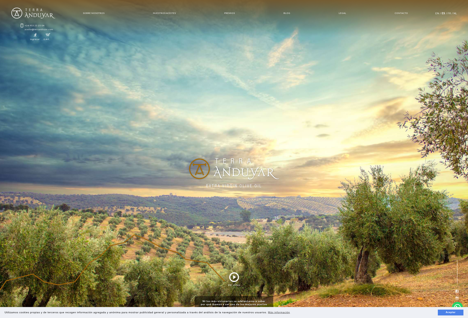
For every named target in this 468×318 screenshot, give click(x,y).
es (443, 13)
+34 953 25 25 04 (34, 25)
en (437, 13)
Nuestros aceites (164, 13)
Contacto (401, 13)
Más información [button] (279, 312)
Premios (229, 13)
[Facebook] (457, 291)
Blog (287, 13)
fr (449, 13)
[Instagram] (457, 298)
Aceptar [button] (451, 312)
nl (455, 13)
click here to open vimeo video (56, 73)
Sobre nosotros (94, 13)
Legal (342, 13)
